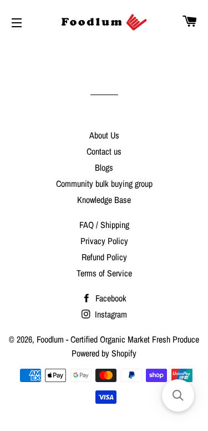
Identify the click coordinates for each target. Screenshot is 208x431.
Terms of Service (104, 273)
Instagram (110, 314)
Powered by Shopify (104, 353)
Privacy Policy (104, 241)
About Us (104, 135)
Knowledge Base (104, 200)
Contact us (104, 151)
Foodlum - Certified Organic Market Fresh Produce (118, 339)
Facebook (109, 298)
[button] (178, 395)
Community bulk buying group (104, 183)
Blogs (104, 167)
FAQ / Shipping (104, 225)
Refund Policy (104, 257)
